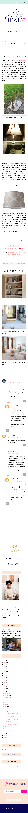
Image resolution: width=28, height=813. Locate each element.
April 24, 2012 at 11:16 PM (14, 382)
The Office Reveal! (6, 629)
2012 (5, 691)
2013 (5, 688)
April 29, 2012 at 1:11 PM (13, 437)
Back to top (21, 811)
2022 (5, 669)
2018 (5, 677)
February (7, 728)
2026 (5, 660)
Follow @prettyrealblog (12, 766)
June (6, 706)
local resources (18, 252)
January (7, 730)
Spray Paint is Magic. (9, 716)
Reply (24, 401)
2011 (5, 733)
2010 (5, 735)
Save (22, 248)
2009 (5, 737)
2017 (5, 680)
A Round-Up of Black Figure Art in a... (13, 301)
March (6, 726)
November (7, 695)
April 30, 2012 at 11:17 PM (14, 453)
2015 (5, 684)
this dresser (23, 60)
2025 (5, 662)
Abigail (10, 380)
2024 (5, 664)
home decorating (11, 252)
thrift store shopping (15, 254)
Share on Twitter (12, 248)
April (6, 711)
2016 (5, 682)
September (7, 700)
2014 (5, 686)
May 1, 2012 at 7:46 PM (16, 481)
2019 (5, 675)
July (6, 704)
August (6, 702)
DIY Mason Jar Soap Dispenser (12, 724)
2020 (5, 673)
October (7, 697)
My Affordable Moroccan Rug (11, 713)
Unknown (14, 405)
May (6, 708)
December (7, 693)
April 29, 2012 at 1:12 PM (16, 408)
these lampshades (21, 173)
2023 (5, 666)
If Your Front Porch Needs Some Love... (13, 332)
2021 (5, 671)
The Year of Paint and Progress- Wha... (14, 363)
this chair (15, 60)
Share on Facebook (14, 245)
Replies (8, 402)
